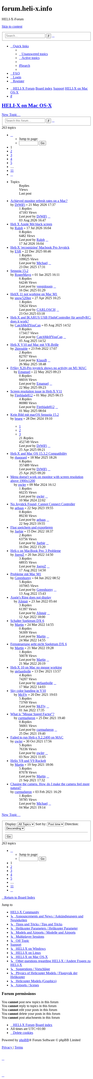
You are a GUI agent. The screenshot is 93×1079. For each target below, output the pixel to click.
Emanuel (24, 372)
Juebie (19, 531)
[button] (11, 135)
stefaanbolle (23, 671)
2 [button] (11, 151)
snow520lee (23, 298)
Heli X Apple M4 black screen (31, 224)
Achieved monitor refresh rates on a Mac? (38, 201)
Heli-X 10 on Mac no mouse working (36, 667)
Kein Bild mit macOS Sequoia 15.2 (34, 414)
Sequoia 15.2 (19, 271)
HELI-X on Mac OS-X (27, 105)
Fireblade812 (24, 395)
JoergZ (19, 554)
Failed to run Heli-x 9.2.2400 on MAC (36, 737)
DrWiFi (20, 205)
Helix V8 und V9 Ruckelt (28, 761)
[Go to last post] (49, 216)
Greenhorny (23, 578)
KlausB (42, 360)
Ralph (19, 228)
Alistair (23, 601)
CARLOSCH (46, 309)
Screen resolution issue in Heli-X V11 (36, 391)
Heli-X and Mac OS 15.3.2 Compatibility (38, 453)
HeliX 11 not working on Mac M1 (33, 294)
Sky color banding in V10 (28, 691)
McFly (22, 694)
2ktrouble (21, 348)
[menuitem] (33, 54)
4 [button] (11, 159)
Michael (42, 263)
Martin (19, 624)
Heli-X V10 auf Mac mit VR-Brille (34, 344)
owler (22, 484)
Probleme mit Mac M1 (25, 574)
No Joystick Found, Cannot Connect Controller (42, 504)
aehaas (19, 508)
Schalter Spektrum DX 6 (27, 621)
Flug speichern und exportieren (31, 527)
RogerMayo (23, 275)
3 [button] (11, 155)
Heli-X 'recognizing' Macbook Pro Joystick (39, 247)
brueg (18, 418)
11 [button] (12, 170)
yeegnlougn (45, 286)
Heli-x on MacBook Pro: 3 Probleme (35, 551)
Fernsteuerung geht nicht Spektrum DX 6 (38, 644)
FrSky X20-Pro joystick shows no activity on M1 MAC (48, 368)
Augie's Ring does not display (30, 597)
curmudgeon (26, 718)
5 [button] (11, 163)
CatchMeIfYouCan (28, 325)
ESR (18, 251)
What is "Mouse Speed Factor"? (32, 714)
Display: (11, 824)
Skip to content (12, 26)
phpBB (24, 1040)
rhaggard (21, 457)
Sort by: (41, 824)
